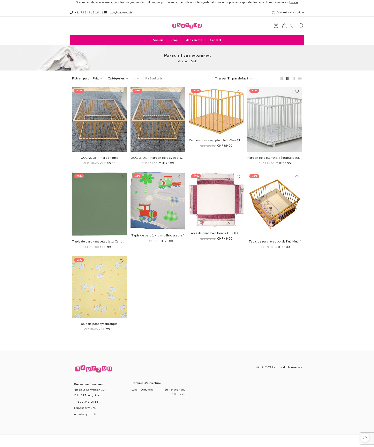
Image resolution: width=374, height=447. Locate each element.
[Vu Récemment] (364, 437)
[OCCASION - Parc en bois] (99, 119)
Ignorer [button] (293, 2)
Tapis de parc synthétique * (99, 324)
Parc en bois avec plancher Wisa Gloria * (216, 140)
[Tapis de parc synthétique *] (99, 287)
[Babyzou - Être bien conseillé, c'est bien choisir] (187, 25)
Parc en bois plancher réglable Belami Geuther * (274, 157)
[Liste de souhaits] (122, 91)
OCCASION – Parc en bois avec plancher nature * (158, 157)
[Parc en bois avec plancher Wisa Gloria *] (216, 110)
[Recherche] (301, 25)
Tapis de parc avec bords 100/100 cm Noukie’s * (216, 233)
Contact (215, 40)
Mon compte (193, 40)
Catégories (116, 78)
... (135, 78)
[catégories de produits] (276, 25)
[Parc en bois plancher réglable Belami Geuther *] (274, 119)
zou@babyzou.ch (121, 12)
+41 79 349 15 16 (87, 12)
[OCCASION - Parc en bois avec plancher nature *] (158, 119)
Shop (174, 40)
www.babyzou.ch (85, 414)
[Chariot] (284, 25)
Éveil (194, 61)
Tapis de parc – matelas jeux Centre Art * (99, 241)
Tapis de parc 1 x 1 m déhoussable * (157, 235)
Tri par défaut (237, 78)
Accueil (158, 40)
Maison (182, 61)
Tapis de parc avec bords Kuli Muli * (275, 241)
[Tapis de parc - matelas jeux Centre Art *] (99, 204)
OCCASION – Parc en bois (99, 157)
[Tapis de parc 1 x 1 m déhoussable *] (158, 201)
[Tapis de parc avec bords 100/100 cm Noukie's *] (216, 199)
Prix (96, 78)
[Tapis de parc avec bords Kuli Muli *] (274, 204)
